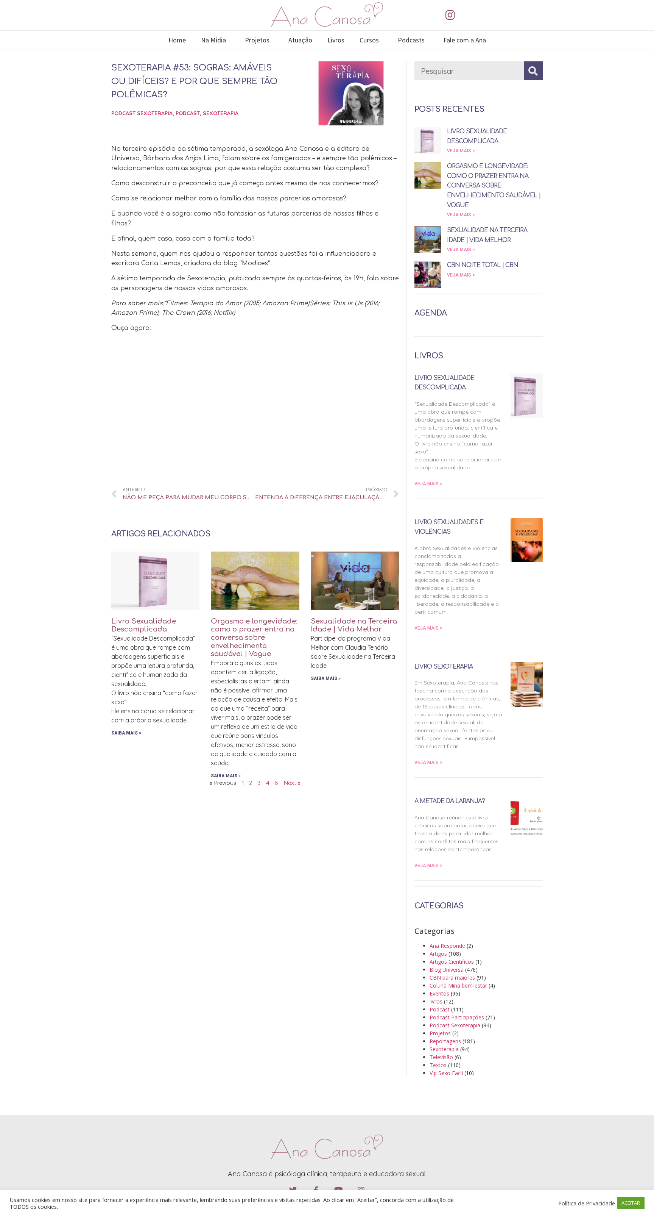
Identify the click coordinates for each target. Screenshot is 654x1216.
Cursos (369, 40)
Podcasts (411, 40)
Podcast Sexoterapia (142, 113)
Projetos (257, 40)
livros (436, 1001)
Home (177, 40)
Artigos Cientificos (452, 961)
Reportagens (445, 1041)
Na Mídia (213, 40)
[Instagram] (450, 15)
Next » (292, 783)
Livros (335, 40)
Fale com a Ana (465, 40)
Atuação (300, 40)
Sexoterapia (220, 113)
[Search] (533, 70)
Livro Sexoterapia (443, 666)
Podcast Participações (457, 1017)
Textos (438, 1065)
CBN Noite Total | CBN (482, 265)
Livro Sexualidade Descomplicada (143, 625)
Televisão (441, 1057)
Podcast (188, 113)
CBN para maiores (452, 977)
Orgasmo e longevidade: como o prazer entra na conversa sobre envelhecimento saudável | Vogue (254, 637)
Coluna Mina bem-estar (458, 985)
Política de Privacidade (586, 1203)
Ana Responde (447, 945)
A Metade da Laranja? (449, 801)
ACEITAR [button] (630, 1202)
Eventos (439, 993)
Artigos (438, 953)
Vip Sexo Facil (446, 1073)
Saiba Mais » (126, 733)
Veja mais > (461, 150)
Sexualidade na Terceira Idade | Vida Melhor (354, 625)
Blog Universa (447, 969)
